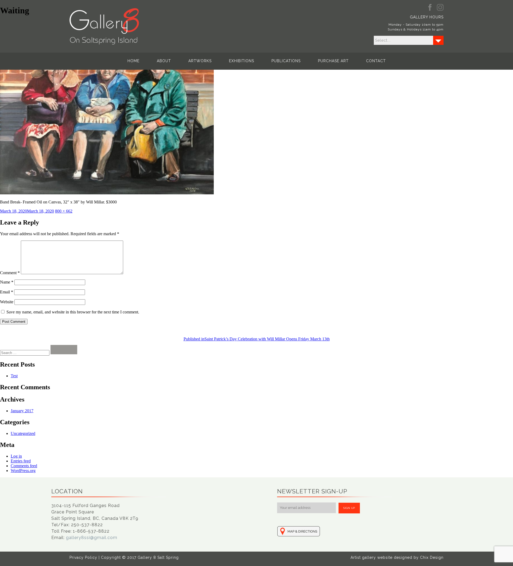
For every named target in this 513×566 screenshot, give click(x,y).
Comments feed (24, 465)
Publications (286, 61)
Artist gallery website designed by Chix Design (397, 557)
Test (14, 376)
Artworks (200, 61)
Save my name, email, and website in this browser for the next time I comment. (72, 312)
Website (6, 302)
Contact (376, 61)
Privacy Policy (83, 557)
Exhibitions (241, 61)
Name (6, 282)
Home (133, 61)
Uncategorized (23, 433)
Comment (10, 272)
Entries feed (21, 461)
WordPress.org (23, 470)
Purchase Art (333, 61)
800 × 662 (63, 211)
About (164, 61)
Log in (16, 456)
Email (6, 292)
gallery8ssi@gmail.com (91, 537)
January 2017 (22, 410)
